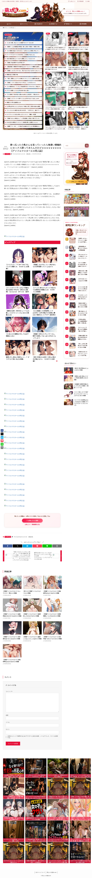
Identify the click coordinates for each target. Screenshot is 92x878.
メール (8, 722)
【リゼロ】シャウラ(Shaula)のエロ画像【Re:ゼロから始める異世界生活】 (82, 297)
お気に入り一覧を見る (77, 181)
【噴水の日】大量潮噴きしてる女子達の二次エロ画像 (82, 272)
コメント (9, 691)
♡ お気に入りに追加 (32, 520)
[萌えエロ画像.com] (15, 12)
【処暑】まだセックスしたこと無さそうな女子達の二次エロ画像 (82, 240)
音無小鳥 (28, 154)
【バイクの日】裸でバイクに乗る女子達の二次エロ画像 (82, 289)
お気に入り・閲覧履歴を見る (32, 524)
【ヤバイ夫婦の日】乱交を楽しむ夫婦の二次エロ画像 (82, 264)
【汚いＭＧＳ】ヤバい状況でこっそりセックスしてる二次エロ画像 (82, 256)
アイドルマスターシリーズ (19, 154)
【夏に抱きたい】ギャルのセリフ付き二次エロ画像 (82, 313)
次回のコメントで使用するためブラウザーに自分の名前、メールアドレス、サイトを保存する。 (33, 736)
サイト (8, 729)
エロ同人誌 (7, 154)
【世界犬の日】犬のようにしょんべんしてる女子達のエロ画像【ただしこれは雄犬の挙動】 (82, 353)
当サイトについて (40, 872)
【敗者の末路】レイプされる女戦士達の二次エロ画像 (82, 305)
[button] (7, 545)
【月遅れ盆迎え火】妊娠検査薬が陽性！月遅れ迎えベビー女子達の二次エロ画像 (82, 321)
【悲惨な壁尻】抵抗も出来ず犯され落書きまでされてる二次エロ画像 (82, 337)
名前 (7, 715)
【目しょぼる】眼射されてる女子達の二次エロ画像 (82, 345)
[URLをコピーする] (57, 545)
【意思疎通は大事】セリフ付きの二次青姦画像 (82, 248)
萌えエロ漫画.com (51, 872)
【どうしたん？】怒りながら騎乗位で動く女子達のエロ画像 (82, 329)
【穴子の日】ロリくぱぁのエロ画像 (82, 279)
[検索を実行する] (87, 145)
